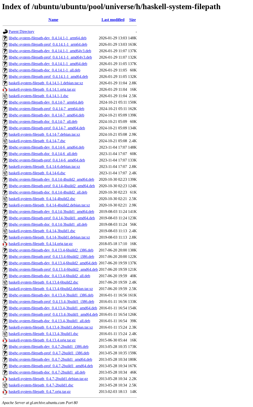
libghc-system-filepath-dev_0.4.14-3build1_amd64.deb (51, 211)
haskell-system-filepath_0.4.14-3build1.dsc (42, 231)
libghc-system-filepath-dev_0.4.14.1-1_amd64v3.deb (50, 51)
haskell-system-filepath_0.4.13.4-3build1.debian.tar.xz (51, 327)
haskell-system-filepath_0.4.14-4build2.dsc (42, 199)
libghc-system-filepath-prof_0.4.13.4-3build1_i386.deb (51, 301)
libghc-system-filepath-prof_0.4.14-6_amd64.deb (47, 160)
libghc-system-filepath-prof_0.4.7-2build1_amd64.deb (51, 366)
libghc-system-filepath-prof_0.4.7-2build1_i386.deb (49, 353)
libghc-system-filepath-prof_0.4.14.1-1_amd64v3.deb (50, 57)
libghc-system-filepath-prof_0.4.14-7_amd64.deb (47, 128)
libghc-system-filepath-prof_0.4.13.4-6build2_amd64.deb (53, 269)
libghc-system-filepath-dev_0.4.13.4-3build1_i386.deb (51, 295)
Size (132, 20)
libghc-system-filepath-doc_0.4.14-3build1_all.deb (48, 224)
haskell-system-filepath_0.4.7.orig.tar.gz (40, 391)
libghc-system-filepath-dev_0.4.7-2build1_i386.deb (48, 346)
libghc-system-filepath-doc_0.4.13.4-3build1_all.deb (49, 321)
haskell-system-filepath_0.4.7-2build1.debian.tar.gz (48, 379)
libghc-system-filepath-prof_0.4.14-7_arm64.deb (46, 109)
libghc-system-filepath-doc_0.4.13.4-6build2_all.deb (49, 276)
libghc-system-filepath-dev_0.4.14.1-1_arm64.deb (47, 38)
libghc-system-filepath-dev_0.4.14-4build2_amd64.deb (51, 179)
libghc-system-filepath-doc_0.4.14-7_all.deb (43, 121)
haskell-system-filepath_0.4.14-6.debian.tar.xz (44, 166)
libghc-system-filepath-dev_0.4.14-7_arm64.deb (46, 102)
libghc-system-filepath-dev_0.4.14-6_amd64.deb (46, 147)
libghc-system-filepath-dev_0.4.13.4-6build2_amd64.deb (53, 263)
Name (53, 20)
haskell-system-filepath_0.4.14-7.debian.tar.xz (44, 134)
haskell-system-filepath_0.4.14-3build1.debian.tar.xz (49, 237)
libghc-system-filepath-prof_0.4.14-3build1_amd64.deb (52, 218)
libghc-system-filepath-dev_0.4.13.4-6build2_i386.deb (51, 250)
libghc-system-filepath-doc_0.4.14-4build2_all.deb (48, 192)
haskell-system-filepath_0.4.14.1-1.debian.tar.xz (46, 83)
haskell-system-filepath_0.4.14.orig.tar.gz (41, 244)
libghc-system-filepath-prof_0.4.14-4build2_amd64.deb (52, 186)
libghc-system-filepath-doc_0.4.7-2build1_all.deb (47, 372)
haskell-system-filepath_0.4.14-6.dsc (37, 173)
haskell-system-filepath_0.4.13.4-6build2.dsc (43, 282)
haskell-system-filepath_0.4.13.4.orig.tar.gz (42, 340)
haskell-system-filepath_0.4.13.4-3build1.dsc (43, 334)
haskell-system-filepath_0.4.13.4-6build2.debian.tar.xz (51, 289)
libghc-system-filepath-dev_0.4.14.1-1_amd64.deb (48, 64)
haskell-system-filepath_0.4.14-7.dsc (37, 141)
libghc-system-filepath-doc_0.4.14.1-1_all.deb (44, 70)
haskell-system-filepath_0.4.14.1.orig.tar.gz (42, 89)
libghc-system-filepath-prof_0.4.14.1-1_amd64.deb (48, 76)
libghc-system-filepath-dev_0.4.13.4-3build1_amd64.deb (53, 308)
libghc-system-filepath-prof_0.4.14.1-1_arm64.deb (48, 44)
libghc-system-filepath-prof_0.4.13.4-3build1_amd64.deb (53, 314)
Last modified (113, 20)
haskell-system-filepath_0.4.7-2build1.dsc (41, 385)
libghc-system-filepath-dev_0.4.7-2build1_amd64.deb (50, 359)
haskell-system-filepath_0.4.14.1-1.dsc (38, 96)
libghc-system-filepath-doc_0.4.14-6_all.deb (43, 154)
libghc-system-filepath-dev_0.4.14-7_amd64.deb (46, 115)
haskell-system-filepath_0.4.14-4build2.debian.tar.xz (49, 205)
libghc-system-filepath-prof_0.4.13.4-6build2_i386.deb (51, 256)
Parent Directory (21, 31)
